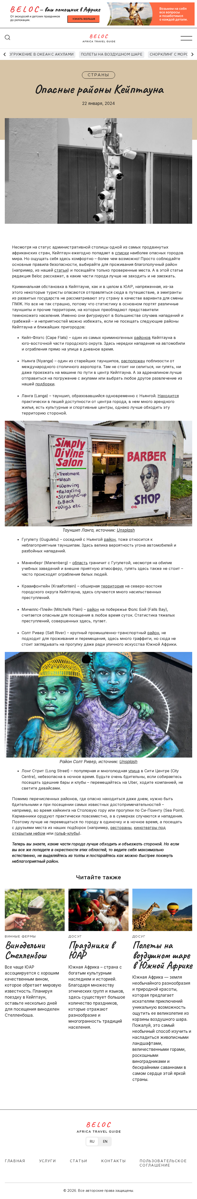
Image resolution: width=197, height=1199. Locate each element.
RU (92, 1141)
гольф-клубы (67, 833)
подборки (44, 384)
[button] (192, 54)
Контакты (113, 1161)
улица (134, 770)
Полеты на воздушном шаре (111, 54)
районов (142, 337)
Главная (15, 1161)
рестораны (120, 827)
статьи (61, 270)
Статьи (78, 1161)
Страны (98, 75)
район (110, 539)
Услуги (47, 1161)
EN (105, 1141)
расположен (133, 360)
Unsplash (126, 530)
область (80, 562)
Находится (168, 395)
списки (122, 252)
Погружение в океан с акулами (40, 54)
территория (112, 586)
